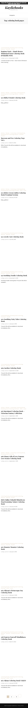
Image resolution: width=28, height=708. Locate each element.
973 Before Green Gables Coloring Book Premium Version (13, 194)
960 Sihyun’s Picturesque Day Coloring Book (12, 591)
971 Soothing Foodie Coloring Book (14, 275)
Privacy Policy (21, 705)
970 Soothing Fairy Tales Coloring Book (13, 320)
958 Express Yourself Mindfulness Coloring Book (13, 638)
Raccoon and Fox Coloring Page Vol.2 (13, 139)
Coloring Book (5, 47)
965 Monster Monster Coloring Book (12, 548)
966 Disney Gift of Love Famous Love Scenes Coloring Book (12, 457)
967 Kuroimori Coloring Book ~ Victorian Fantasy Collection (12, 412)
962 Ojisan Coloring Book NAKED (13, 680)
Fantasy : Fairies (5, 317)
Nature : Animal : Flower (8, 49)
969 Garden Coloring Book (11, 368)
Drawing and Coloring (16, 47)
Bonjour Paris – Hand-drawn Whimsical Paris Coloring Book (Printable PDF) (12, 53)
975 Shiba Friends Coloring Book (13, 98)
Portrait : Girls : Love (20, 190)
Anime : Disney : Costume (8, 92)
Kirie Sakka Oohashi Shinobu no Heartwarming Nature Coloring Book (13, 502)
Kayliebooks (14, 7)
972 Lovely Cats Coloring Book (12, 237)
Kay (3, 58)
